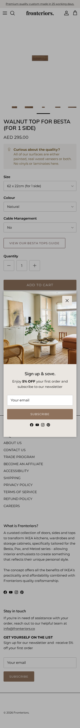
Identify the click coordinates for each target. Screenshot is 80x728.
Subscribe (40, 414)
